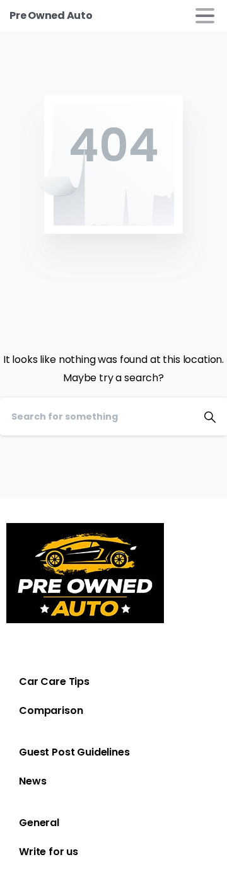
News (32, 781)
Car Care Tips (54, 681)
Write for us (48, 851)
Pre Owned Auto (51, 15)
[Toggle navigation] (205, 15)
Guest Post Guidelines (74, 752)
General (39, 822)
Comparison (51, 710)
